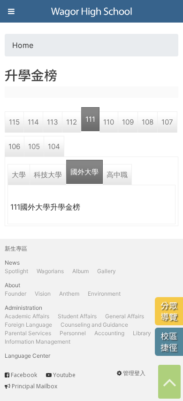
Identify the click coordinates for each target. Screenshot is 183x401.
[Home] (91, 11)
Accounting (109, 333)
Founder (15, 293)
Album (80, 271)
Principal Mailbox (34, 386)
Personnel (73, 333)
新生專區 (16, 248)
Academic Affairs (27, 316)
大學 (19, 174)
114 (33, 122)
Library (142, 333)
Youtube (64, 375)
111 (90, 119)
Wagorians (50, 271)
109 (128, 122)
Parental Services (28, 333)
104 (54, 146)
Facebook (24, 375)
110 (108, 122)
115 (14, 122)
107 (167, 122)
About (12, 285)
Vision (43, 293)
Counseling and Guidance (94, 324)
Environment (104, 293)
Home (22, 45)
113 (52, 122)
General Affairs (124, 316)
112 (71, 122)
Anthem (69, 293)
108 (147, 122)
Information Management (37, 341)
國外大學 (84, 171)
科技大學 (48, 174)
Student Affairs (77, 316)
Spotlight (16, 271)
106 (14, 146)
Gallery (106, 271)
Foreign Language (28, 324)
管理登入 (134, 373)
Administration (23, 307)
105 (34, 146)
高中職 (117, 174)
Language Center (27, 355)
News (12, 262)
